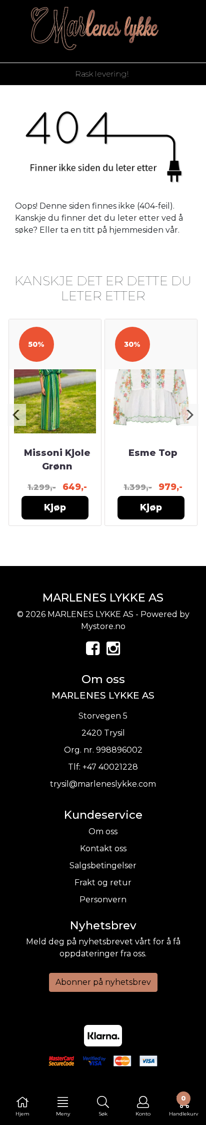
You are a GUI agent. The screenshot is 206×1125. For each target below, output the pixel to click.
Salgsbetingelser (103, 865)
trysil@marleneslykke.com (103, 784)
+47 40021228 (110, 767)
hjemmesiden (136, 230)
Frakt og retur (103, 882)
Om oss (103, 831)
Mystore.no (103, 626)
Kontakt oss (103, 848)
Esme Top (153, 452)
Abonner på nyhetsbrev (103, 982)
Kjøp (55, 507)
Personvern (103, 899)
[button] (17, 415)
